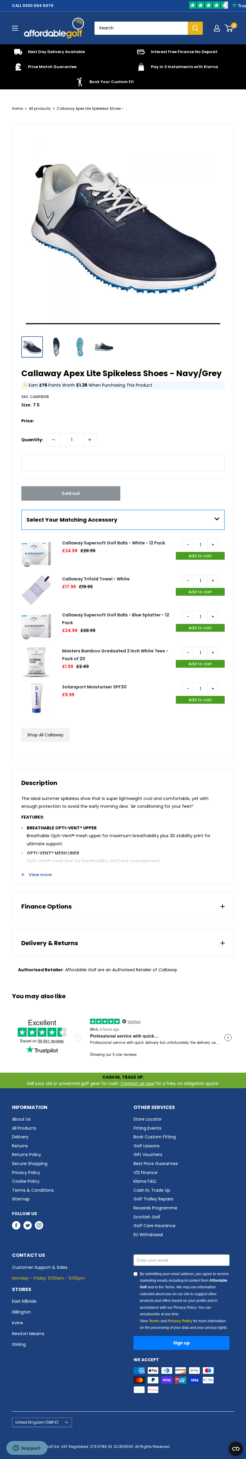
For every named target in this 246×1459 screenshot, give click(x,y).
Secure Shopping (29, 1164)
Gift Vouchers (148, 1155)
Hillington (21, 1312)
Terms (154, 1321)
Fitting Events (147, 1128)
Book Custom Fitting (155, 1137)
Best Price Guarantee (156, 1164)
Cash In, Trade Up (152, 1190)
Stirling (19, 1344)
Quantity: (32, 440)
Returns (20, 1146)
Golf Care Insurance (155, 1226)
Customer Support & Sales (40, 1267)
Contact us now (137, 1083)
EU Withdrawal (148, 1235)
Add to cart (200, 556)
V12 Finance (146, 1173)
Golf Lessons (147, 1146)
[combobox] (141, 28)
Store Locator (148, 1119)
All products (40, 108)
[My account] (217, 28)
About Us (21, 1119)
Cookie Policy (26, 1181)
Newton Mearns (28, 1334)
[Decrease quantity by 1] (53, 439)
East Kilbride (24, 1301)
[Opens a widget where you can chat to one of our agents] (26, 1448)
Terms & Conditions (33, 1190)
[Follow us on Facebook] (16, 1225)
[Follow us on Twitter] (27, 1225)
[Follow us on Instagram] (39, 1225)
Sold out (71, 493)
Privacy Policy (26, 1173)
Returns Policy (26, 1155)
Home (17, 108)
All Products (24, 1128)
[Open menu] (15, 28)
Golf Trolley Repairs (153, 1199)
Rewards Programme (155, 1208)
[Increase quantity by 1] (89, 439)
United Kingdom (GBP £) (36, 1422)
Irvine (17, 1323)
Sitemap (21, 1199)
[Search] (195, 28)
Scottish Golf (147, 1217)
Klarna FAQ (145, 1181)
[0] (229, 28)
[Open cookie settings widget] (236, 1449)
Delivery (20, 1137)
